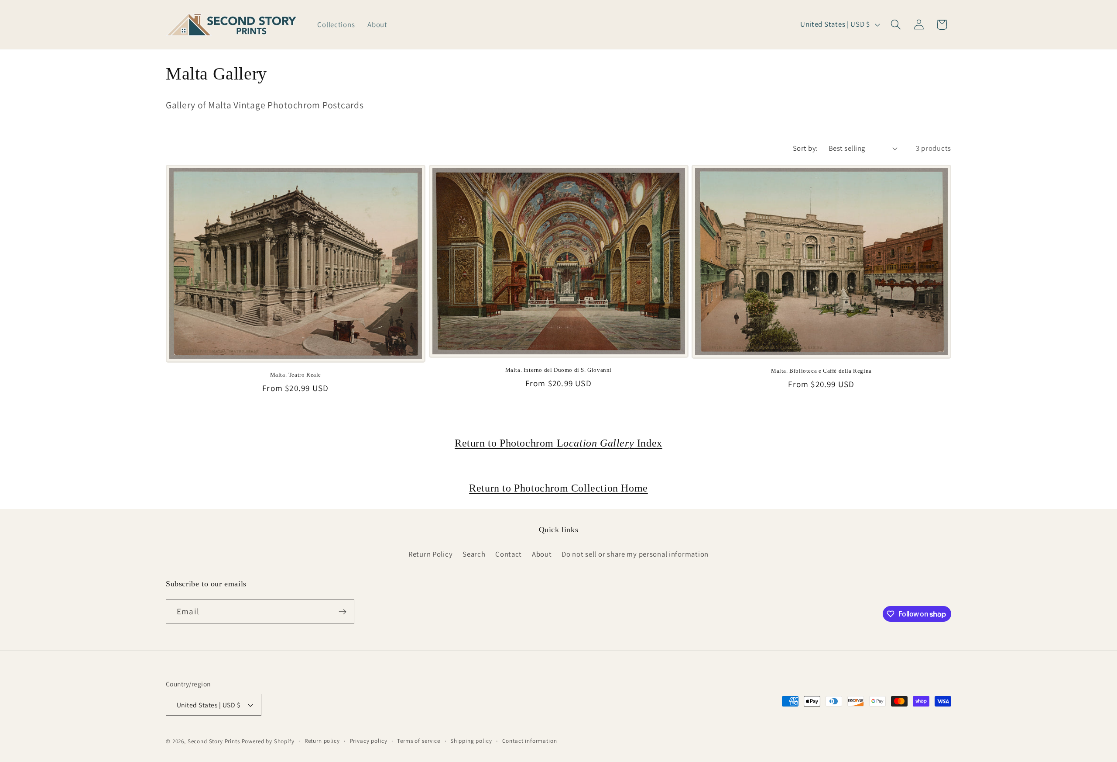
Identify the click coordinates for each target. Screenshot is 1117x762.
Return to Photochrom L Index (558, 443)
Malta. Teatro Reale (295, 374)
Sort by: (805, 148)
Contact (508, 554)
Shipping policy (471, 741)
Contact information (529, 741)
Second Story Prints (214, 741)
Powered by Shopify (268, 741)
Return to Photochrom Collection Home (558, 488)
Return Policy (430, 554)
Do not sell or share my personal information (635, 554)
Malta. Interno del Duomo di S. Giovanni (558, 370)
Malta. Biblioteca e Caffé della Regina (821, 370)
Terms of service (418, 741)
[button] (895, 24)
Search (474, 554)
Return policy (322, 741)
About (542, 554)
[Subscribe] (342, 611)
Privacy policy (368, 741)
